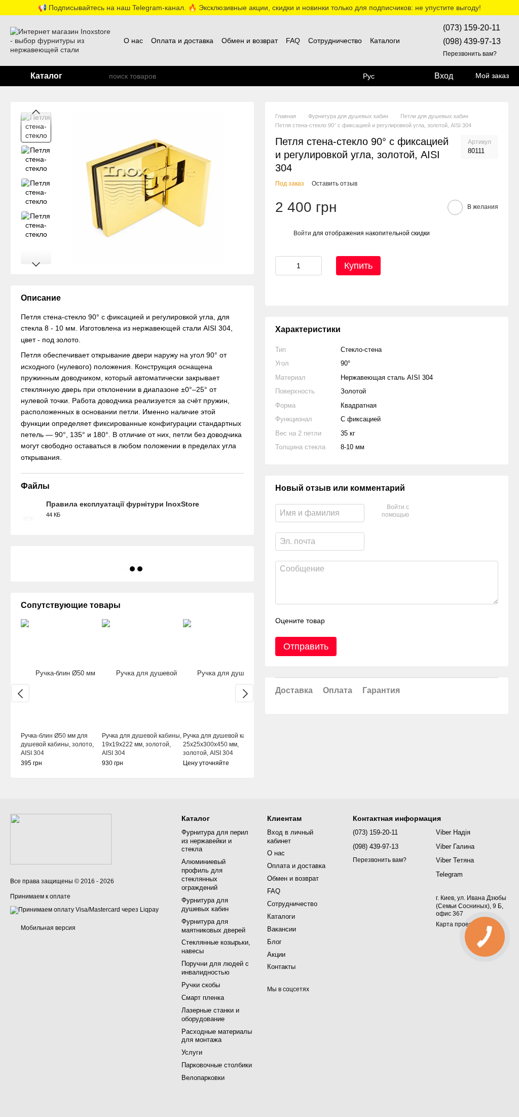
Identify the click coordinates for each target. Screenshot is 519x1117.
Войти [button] (302, 233)
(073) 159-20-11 (471, 27)
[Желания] (402, 76)
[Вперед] (244, 693)
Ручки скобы (200, 985)
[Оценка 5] (406, 621)
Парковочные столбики (216, 1065)
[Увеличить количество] (314, 266)
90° (345, 363)
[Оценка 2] (358, 621)
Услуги (191, 1052)
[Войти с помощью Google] (436, 512)
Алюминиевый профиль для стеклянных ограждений (203, 874)
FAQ (293, 41)
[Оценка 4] (390, 621)
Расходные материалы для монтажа (216, 1036)
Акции (276, 954)
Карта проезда (457, 924)
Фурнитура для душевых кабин (205, 904)
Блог (274, 942)
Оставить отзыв (334, 183)
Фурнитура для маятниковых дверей (213, 926)
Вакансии (281, 929)
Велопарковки (203, 1078)
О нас (133, 41)
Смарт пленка (202, 997)
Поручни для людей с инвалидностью (215, 968)
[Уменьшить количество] (283, 266)
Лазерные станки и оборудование (210, 1014)
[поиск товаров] (101, 76)
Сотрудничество (335, 41)
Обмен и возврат (249, 41)
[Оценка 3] (374, 621)
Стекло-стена (361, 349)
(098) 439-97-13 (472, 41)
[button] (511, 8)
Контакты (281, 966)
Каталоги (385, 41)
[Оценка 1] (341, 621)
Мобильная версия (47, 927)
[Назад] (20, 693)
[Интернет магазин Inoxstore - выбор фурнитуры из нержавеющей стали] (61, 839)
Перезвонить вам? (470, 53)
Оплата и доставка (182, 41)
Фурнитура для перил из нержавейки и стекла (214, 840)
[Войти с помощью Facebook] (420, 512)
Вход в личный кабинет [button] (290, 836)
